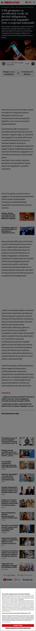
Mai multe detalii (21, 599)
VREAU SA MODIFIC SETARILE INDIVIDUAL (18, 628)
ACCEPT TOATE (18, 625)
